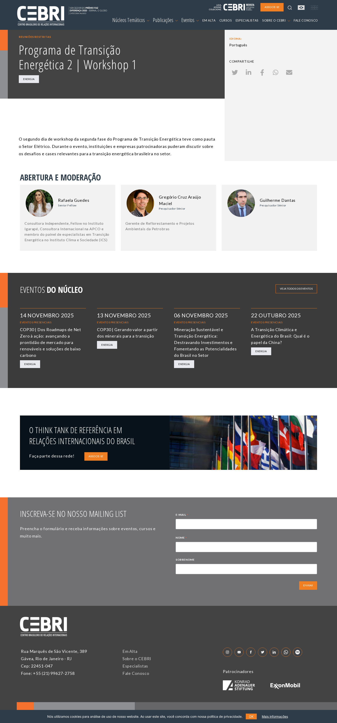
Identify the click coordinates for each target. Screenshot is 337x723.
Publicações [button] (163, 20)
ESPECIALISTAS (247, 20)
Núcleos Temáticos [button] (129, 20)
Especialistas (135, 665)
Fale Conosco (135, 673)
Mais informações (275, 716)
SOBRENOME (185, 559)
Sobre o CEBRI (137, 658)
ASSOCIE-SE (95, 456)
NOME (181, 538)
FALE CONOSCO (306, 20)
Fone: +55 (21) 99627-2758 (48, 673)
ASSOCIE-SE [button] (272, 7)
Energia (29, 79)
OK (251, 716)
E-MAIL (182, 515)
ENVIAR (308, 585)
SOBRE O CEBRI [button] (274, 20)
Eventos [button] (188, 20)
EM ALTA (209, 20)
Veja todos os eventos (296, 288)
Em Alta (130, 651)
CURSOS (225, 20)
